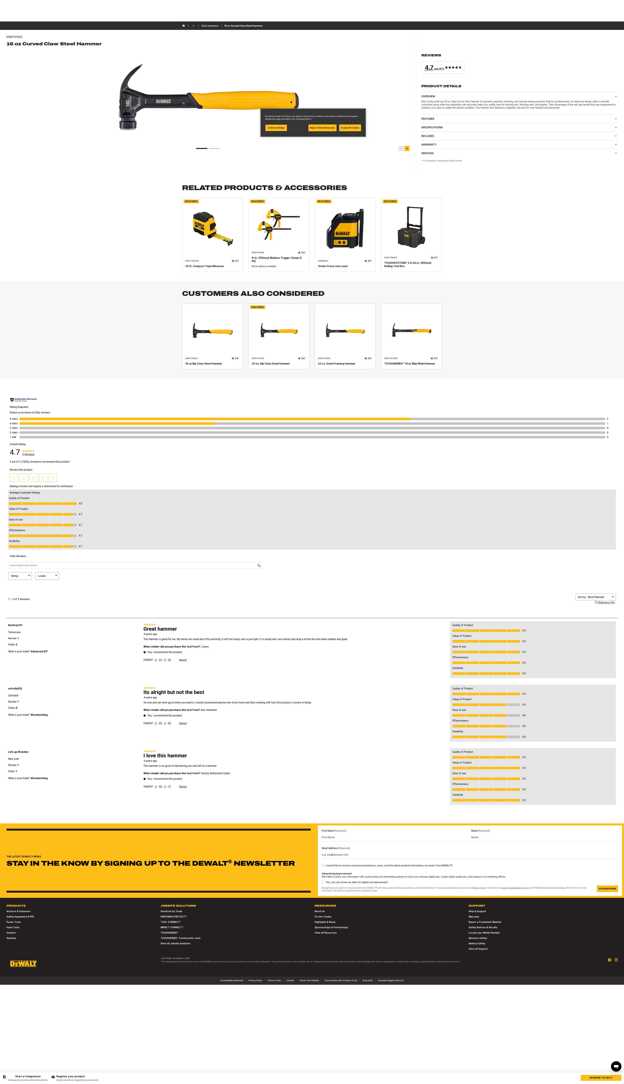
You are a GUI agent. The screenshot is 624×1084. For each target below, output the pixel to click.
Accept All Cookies (350, 128)
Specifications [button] (432, 127)
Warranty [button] (429, 144)
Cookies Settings (276, 128)
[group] (25, 1078)
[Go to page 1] (201, 148)
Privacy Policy (478, 888)
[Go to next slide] (407, 148)
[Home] (183, 25)
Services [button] (427, 153)
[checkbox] (323, 865)
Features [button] (427, 118)
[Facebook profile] (609, 959)
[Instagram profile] (616, 959)
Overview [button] (428, 96)
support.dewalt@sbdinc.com (515, 888)
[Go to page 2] (214, 148)
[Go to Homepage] (23, 963)
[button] (519, 63)
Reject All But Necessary (322, 128)
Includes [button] (427, 136)
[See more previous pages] (193, 25)
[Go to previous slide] (401, 148)
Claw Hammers (210, 25)
